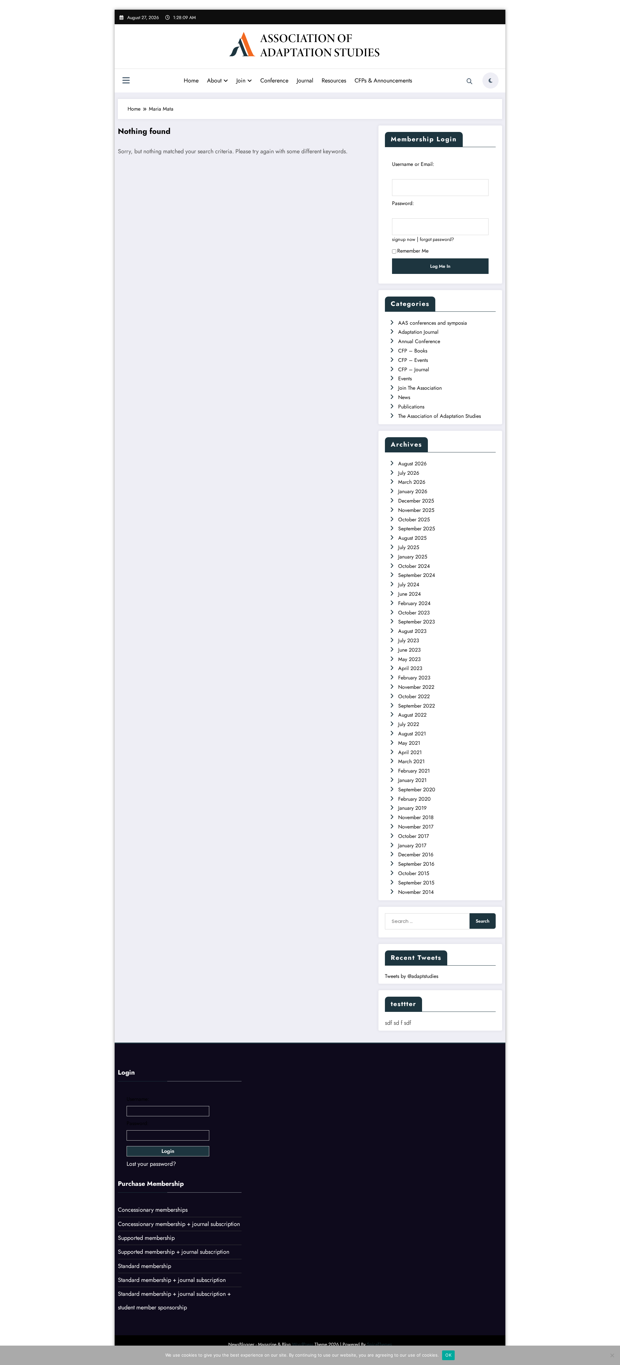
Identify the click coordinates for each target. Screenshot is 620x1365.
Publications (411, 406)
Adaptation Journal (418, 332)
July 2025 (408, 547)
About (214, 80)
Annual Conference (419, 341)
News (404, 397)
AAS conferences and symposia (432, 323)
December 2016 (415, 854)
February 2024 (414, 603)
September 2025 (416, 528)
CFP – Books (412, 350)
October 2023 (414, 612)
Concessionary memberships (153, 1210)
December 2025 (416, 500)
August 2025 (412, 538)
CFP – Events (413, 360)
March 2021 (411, 761)
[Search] (469, 81)
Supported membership (146, 1238)
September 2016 (416, 864)
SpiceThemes (379, 1344)
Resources (334, 80)
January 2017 (412, 845)
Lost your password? (151, 1164)
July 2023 (408, 640)
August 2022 (412, 715)
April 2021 (410, 752)
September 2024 (416, 575)
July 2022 (408, 724)
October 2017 (413, 836)
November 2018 (416, 817)
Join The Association (420, 388)
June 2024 (409, 594)
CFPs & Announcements (383, 80)
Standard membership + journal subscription (172, 1280)
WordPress (302, 1344)
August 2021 (412, 733)
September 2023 (416, 621)
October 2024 (414, 566)
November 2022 (416, 687)
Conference (274, 80)
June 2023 (409, 650)
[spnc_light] (490, 80)
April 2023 (410, 668)
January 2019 (412, 808)
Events (405, 378)
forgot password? (437, 239)
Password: (403, 203)
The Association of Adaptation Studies (439, 416)
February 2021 (414, 771)
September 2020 (416, 789)
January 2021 (412, 780)
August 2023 (412, 631)
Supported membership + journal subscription (173, 1252)
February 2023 (414, 677)
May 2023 (409, 659)
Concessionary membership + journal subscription (179, 1224)
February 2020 (414, 799)
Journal (305, 80)
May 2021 (409, 743)
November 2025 (416, 510)
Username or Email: (413, 164)
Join (240, 80)
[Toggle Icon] (126, 81)
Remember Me (413, 251)
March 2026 (411, 482)
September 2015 (416, 882)
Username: (138, 1099)
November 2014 (416, 892)
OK (448, 1355)
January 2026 (412, 491)
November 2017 (415, 826)
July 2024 (408, 584)
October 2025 (414, 519)
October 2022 (414, 696)
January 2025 (412, 556)
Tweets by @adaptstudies (411, 976)
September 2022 (416, 706)
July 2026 (408, 473)
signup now (403, 239)
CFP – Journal (413, 369)
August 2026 (412, 463)
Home (191, 80)
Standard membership (144, 1266)
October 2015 (413, 873)
